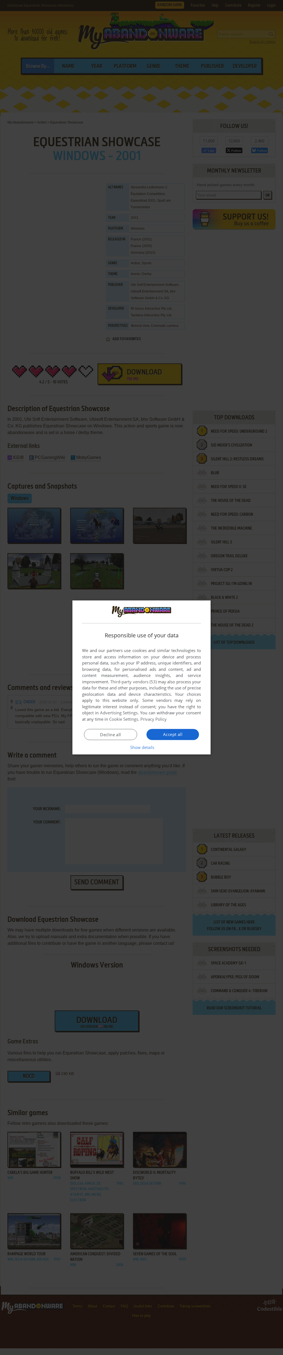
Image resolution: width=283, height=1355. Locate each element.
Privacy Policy (153, 719)
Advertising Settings (119, 712)
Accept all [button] (172, 734)
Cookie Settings (123, 719)
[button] (141, 747)
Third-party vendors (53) (133, 681)
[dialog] (141, 677)
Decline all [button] (110, 734)
